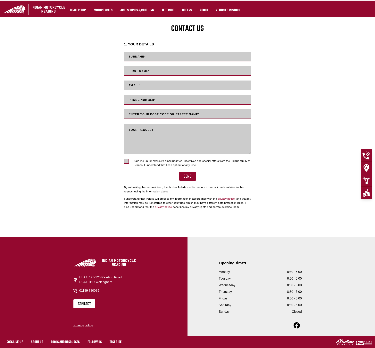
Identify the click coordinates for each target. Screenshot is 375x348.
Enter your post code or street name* (164, 114)
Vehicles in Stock (228, 10)
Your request (141, 129)
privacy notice (226, 198)
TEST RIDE (168, 10)
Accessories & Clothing (137, 10)
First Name (139, 71)
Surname (137, 56)
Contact (84, 304)
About (204, 10)
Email (134, 85)
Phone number (142, 99)
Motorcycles (103, 10)
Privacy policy (83, 325)
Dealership (78, 10)
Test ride (115, 342)
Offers (187, 10)
